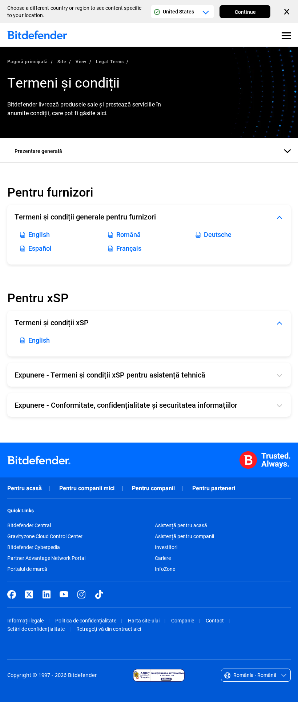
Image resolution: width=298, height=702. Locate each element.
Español (40, 248)
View (81, 61)
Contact (215, 620)
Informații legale (25, 620)
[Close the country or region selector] (287, 11)
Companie (182, 620)
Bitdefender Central (29, 525)
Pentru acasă (24, 488)
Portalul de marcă (27, 569)
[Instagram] (81, 594)
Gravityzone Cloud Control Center (44, 536)
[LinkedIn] (46, 594)
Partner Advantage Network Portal (46, 558)
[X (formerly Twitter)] (29, 594)
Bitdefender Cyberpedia (33, 547)
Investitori (166, 547)
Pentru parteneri (213, 488)
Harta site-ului (144, 620)
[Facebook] (11, 594)
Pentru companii (153, 488)
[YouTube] (64, 594)
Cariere (163, 558)
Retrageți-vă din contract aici (108, 628)
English (39, 234)
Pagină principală (27, 61)
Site (61, 61)
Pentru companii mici (86, 488)
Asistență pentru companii (184, 536)
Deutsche (217, 234)
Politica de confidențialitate (85, 620)
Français (128, 248)
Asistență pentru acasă (181, 525)
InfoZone (165, 569)
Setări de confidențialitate (36, 628)
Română (128, 234)
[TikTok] (98, 594)
